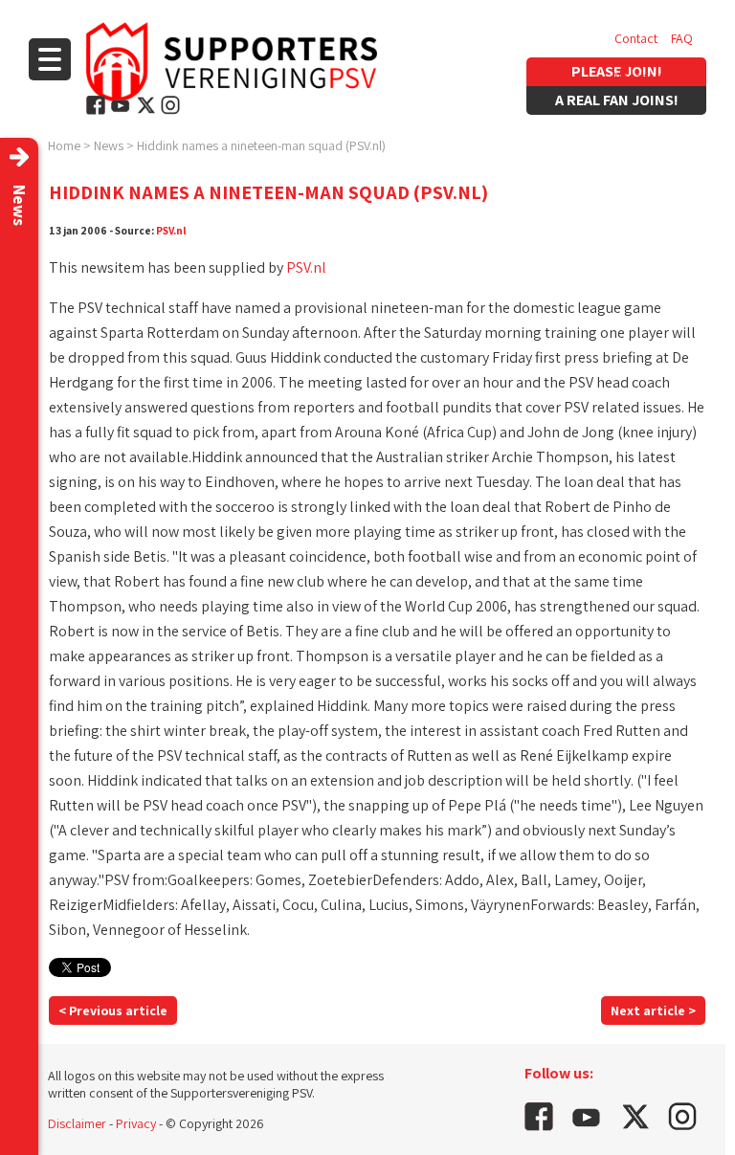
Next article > (653, 1010)
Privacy (136, 1123)
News (108, 145)
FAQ (682, 38)
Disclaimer (77, 1123)
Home (64, 145)
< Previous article (112, 1010)
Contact (635, 38)
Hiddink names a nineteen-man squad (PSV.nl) (261, 145)
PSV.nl (171, 230)
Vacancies (642, 76)
